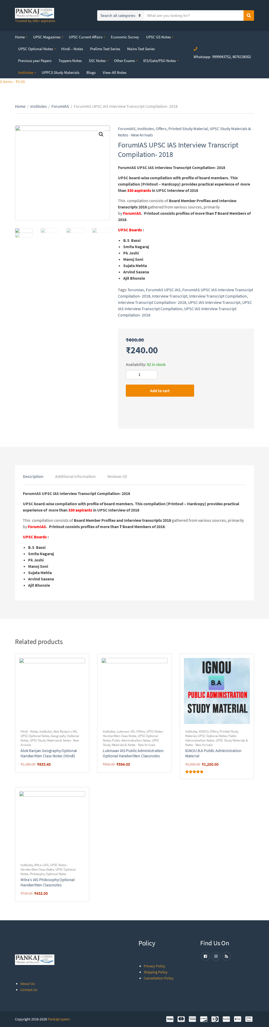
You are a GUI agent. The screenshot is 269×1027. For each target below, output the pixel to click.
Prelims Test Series (105, 48)
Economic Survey (125, 36)
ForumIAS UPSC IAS (163, 289)
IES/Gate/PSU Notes (159, 60)
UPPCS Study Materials (60, 72)
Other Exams (124, 60)
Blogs (91, 72)
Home (20, 36)
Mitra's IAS (41, 865)
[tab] (33, 476)
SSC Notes (97, 60)
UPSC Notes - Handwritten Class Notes (133, 733)
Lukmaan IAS (126, 731)
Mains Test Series (141, 48)
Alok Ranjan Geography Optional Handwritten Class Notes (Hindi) (48, 753)
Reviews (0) (117, 476)
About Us (27, 983)
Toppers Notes (70, 60)
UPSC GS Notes (158, 36)
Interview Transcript (169, 296)
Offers (161, 128)
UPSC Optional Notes (35, 48)
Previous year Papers (34, 60)
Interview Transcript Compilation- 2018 (152, 302)
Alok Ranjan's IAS (65, 731)
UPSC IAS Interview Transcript (214, 302)
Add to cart (160, 390)
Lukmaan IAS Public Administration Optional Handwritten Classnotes (133, 753)
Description (33, 476)
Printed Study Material (188, 128)
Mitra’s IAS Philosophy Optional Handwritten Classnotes (47, 882)
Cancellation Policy (159, 978)
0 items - (12, 81)
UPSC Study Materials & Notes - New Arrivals (131, 742)
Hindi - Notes (29, 731)
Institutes (25, 72)
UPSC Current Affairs (85, 36)
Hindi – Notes (72, 48)
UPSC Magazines (46, 36)
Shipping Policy (156, 972)
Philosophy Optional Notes (48, 874)
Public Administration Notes (131, 740)
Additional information (75, 476)
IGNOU (203, 731)
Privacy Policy (154, 966)
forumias (136, 289)
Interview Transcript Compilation (218, 296)
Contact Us (28, 989)
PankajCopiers (59, 1019)
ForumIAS (60, 106)
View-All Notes (114, 72)
